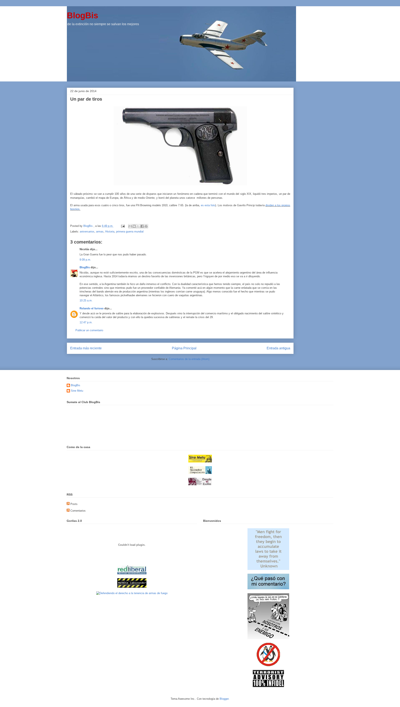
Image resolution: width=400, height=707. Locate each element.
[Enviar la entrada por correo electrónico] (123, 225)
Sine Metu (77, 390)
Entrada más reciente (86, 348)
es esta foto (208, 205)
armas (100, 231)
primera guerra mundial (130, 231)
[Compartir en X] (138, 226)
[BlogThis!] (134, 226)
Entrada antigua (278, 348)
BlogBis (82, 15)
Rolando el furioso (92, 308)
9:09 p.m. (85, 259)
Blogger (224, 698)
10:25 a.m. (86, 300)
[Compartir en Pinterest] (146, 226)
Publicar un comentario (89, 330)
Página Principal (184, 348)
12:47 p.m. (86, 322)
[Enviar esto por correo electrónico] (130, 226)
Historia (109, 231)
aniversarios (87, 231)
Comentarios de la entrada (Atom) (189, 359)
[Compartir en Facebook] (142, 226)
